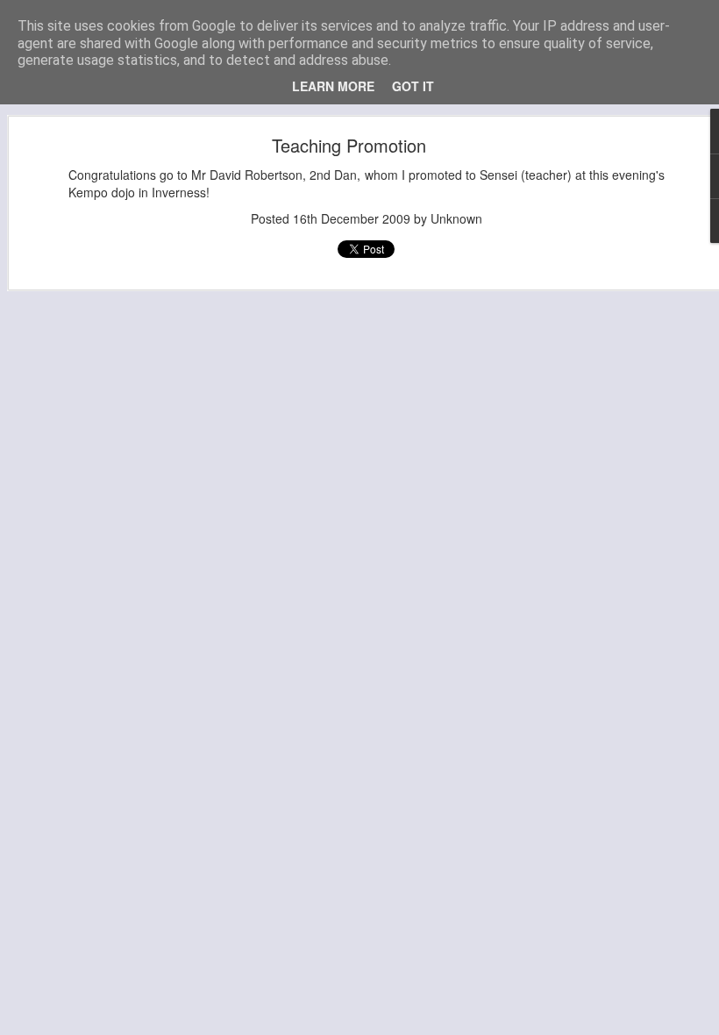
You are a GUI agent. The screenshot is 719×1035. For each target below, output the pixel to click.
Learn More (333, 86)
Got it (413, 86)
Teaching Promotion (349, 145)
